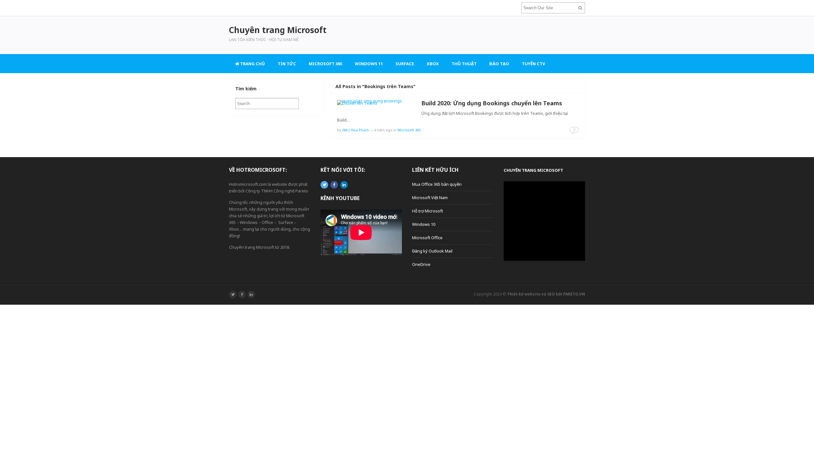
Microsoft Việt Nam (430, 197)
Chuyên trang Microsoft (533, 170)
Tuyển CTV (533, 63)
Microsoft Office (427, 237)
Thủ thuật (464, 63)
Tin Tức (287, 63)
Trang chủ (252, 63)
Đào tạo (499, 63)
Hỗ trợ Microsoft (427, 211)
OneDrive (421, 264)
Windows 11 (369, 63)
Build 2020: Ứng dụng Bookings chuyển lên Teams (491, 103)
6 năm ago (383, 130)
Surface (405, 63)
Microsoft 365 (325, 63)
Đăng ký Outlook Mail (432, 251)
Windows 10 (423, 224)
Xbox (433, 63)
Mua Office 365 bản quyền (437, 184)
